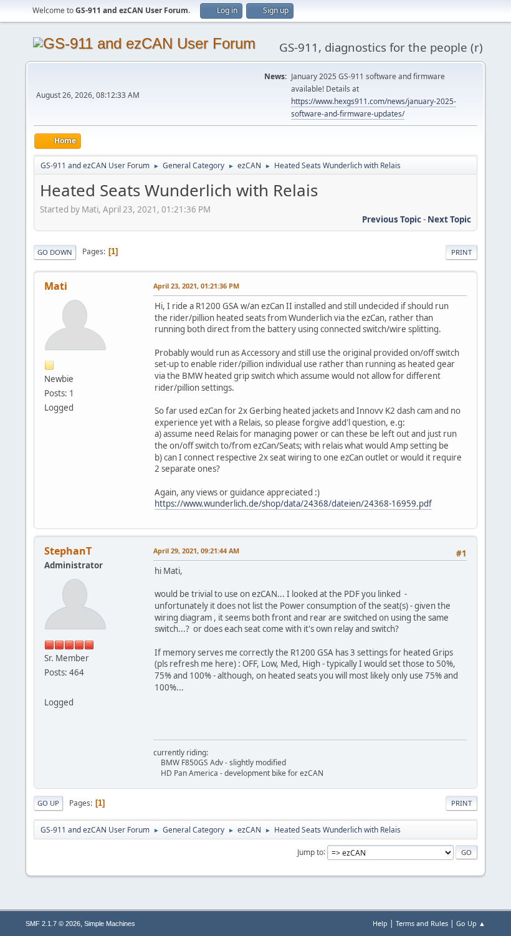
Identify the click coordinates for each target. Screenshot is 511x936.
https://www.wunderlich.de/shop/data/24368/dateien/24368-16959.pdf (293, 503)
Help (380, 923)
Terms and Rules (422, 923)
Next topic (449, 219)
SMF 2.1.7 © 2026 (53, 923)
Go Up (48, 803)
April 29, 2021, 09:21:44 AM (196, 550)
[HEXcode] (49, 686)
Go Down (54, 252)
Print (461, 252)
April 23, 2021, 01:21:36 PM (196, 285)
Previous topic (391, 219)
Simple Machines (109, 923)
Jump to (310, 851)
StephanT (68, 551)
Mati (55, 286)
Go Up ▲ (470, 923)
